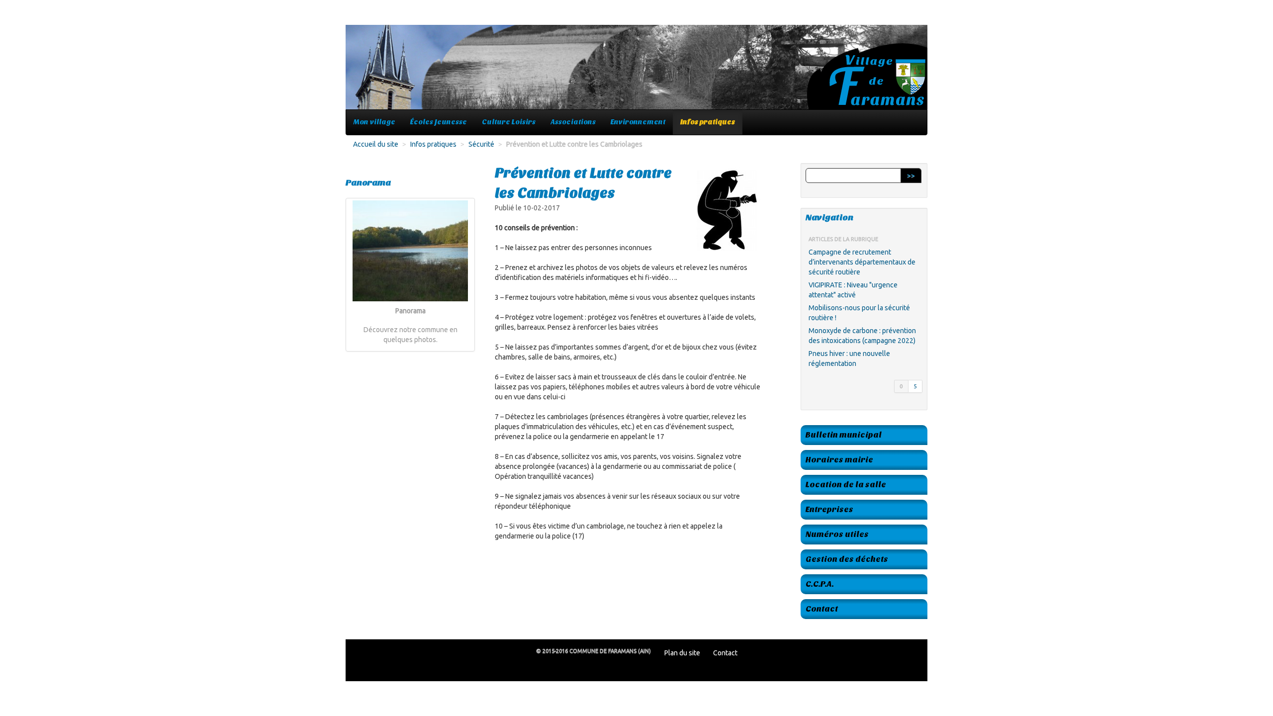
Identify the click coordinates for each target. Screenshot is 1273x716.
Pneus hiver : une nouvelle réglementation (849, 358)
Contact (822, 609)
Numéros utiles (837, 534)
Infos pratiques (707, 122)
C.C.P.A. (820, 584)
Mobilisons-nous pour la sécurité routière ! (859, 313)
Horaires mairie (839, 459)
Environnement (638, 122)
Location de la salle (846, 484)
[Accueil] (636, 72)
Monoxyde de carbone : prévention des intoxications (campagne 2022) (862, 336)
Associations (573, 122)
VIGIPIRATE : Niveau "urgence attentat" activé (853, 290)
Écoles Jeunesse (438, 122)
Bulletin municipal (844, 435)
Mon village (374, 122)
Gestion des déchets (847, 559)
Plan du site (682, 653)
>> (911, 175)
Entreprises (829, 509)
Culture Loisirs (509, 122)
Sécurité (481, 144)
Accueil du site (375, 144)
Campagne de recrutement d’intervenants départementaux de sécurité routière (862, 262)
